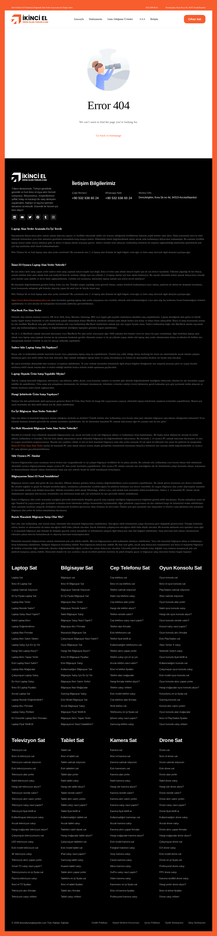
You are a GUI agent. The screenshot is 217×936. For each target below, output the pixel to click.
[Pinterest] (38, 217)
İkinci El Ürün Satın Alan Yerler (27, 445)
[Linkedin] (14, 217)
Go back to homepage (108, 135)
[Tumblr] (45, 217)
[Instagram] (53, 217)
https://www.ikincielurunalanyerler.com (30, 300)
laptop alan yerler (83, 300)
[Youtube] (22, 217)
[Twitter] (30, 217)
